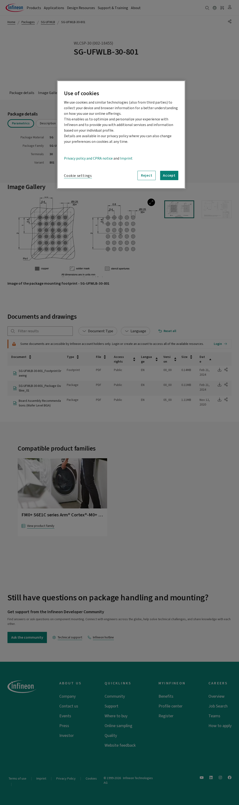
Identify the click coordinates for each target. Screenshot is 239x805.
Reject (146, 175)
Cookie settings (78, 175)
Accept (169, 175)
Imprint (126, 158)
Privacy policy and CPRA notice (88, 158)
